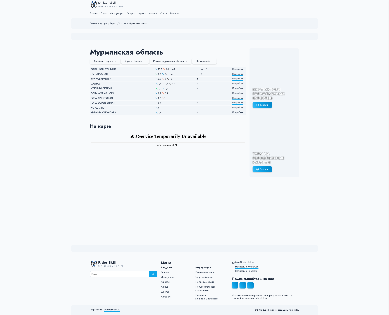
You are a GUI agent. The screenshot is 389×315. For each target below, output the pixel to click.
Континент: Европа (103, 61)
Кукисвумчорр (101, 78)
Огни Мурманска (103, 93)
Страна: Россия (133, 61)
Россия (122, 23)
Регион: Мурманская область (168, 61)
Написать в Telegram (246, 271)
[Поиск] (153, 274)
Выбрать (264, 105)
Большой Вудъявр (103, 69)
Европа (113, 23)
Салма (95, 83)
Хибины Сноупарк (103, 112)
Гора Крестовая (102, 98)
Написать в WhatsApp (246, 266)
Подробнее (237, 69)
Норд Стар (98, 107)
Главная (93, 23)
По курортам (203, 61)
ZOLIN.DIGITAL (112, 309)
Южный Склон (101, 88)
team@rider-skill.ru (244, 262)
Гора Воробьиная (103, 102)
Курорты (103, 23)
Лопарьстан (99, 74)
